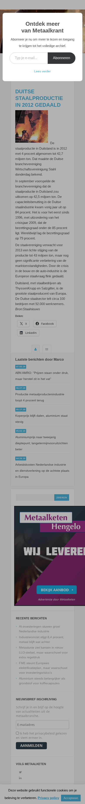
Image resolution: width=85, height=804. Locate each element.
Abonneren (61, 58)
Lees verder (42, 71)
